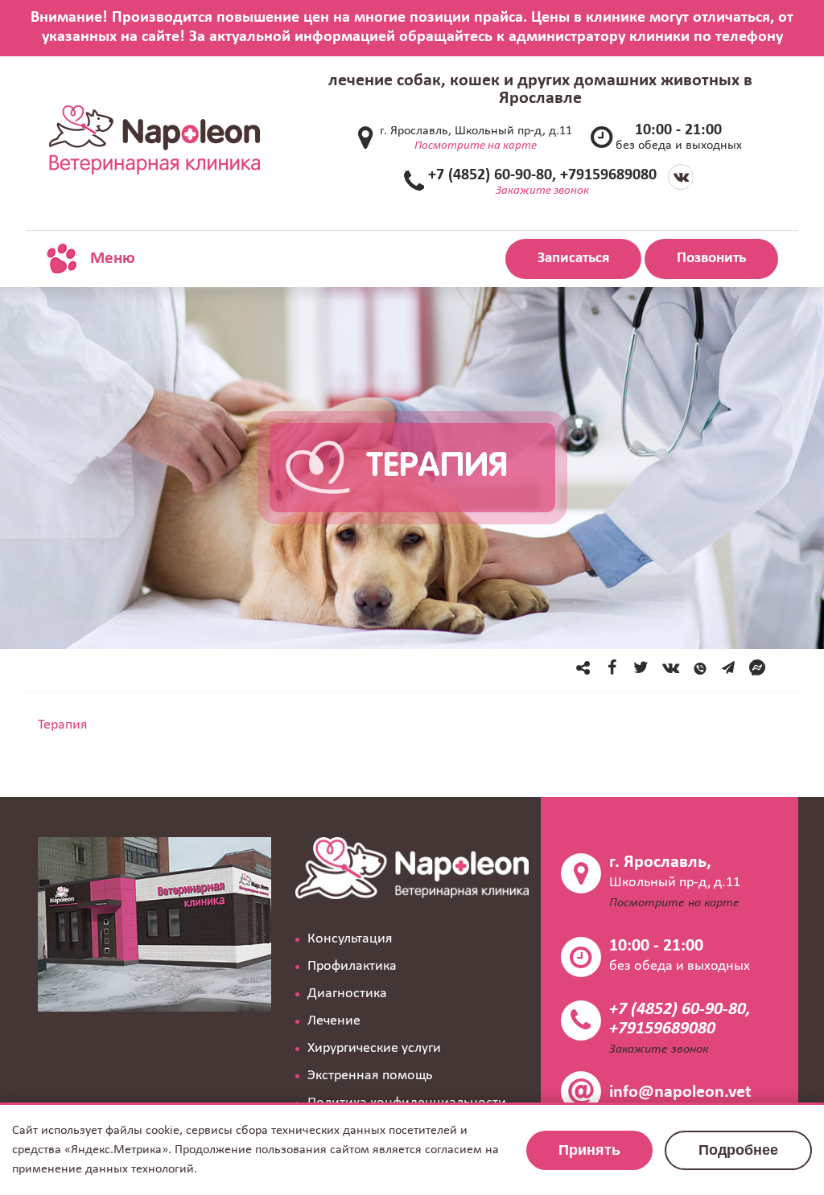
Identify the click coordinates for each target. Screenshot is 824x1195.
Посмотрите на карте (475, 146)
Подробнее (738, 1150)
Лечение (333, 1021)
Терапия (63, 725)
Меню (110, 258)
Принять (589, 1150)
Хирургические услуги (374, 1048)
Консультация (350, 939)
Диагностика (347, 993)
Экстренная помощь (369, 1075)
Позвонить (711, 258)
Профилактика (352, 966)
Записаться (573, 258)
